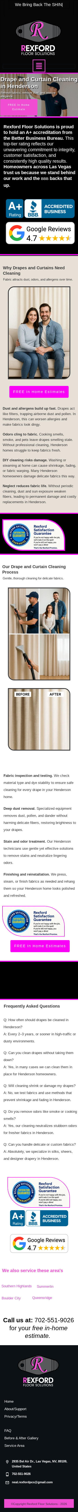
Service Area (14, 1446)
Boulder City (11, 1298)
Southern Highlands (16, 1286)
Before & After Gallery (21, 1438)
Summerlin (45, 1287)
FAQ (7, 1431)
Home (9, 1401)
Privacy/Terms (15, 1416)
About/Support (15, 1409)
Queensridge (42, 1298)
